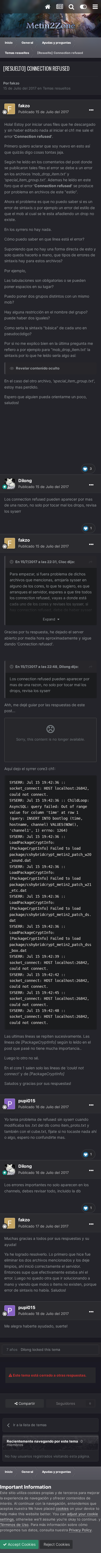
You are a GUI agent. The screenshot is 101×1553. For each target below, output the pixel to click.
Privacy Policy (80, 1530)
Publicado (43, 112)
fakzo (14, 83)
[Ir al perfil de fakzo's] (9, 108)
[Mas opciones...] (91, 110)
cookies (62, 1508)
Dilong (64, 666)
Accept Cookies (21, 1544)
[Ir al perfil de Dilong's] (9, 483)
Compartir (26, 1403)
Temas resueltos (57, 88)
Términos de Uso (14, 1524)
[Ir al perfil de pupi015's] (9, 1104)
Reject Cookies (56, 1544)
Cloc (62, 562)
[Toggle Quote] (12, 562)
